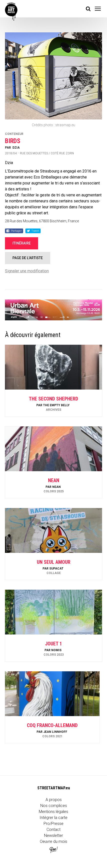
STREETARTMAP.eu (53, 788)
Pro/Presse (53, 823)
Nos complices (53, 805)
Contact (53, 829)
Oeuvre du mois (53, 841)
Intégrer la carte (53, 817)
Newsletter (53, 835)
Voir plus (53, 403)
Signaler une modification (27, 271)
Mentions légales (53, 811)
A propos (54, 799)
